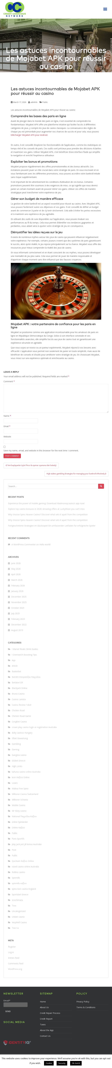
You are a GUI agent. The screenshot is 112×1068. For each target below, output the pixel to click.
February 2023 (18, 619)
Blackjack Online (19, 688)
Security (61, 1063)
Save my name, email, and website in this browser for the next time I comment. (41, 450)
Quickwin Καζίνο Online (23, 861)
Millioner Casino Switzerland (25, 794)
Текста (15, 928)
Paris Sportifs (18, 838)
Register (12, 946)
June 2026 (16, 563)
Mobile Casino (18, 805)
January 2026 (17, 591)
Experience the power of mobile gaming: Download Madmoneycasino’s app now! (46, 503)
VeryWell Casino (19, 922)
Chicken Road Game (21, 716)
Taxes (43, 1024)
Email (7, 426)
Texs (14, 905)
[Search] (101, 486)
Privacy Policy (82, 1001)
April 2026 (16, 574)
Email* (7, 1000)
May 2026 (16, 568)
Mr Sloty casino (19, 810)
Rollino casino (18, 872)
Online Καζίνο (18, 827)
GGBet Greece (18, 760)
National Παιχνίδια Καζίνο (24, 816)
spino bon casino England (24, 888)
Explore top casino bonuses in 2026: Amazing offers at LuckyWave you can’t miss (46, 509)
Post (14, 849)
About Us (44, 1007)
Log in (11, 952)
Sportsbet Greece (20, 894)
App (13, 660)
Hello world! (44, 544)
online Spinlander (20, 822)
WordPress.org (15, 969)
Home (43, 1001)
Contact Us (45, 1036)
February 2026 (18, 585)
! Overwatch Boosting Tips (24, 654)
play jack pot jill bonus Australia (26, 844)
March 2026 (16, 580)
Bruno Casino (18, 693)
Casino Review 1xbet (21, 704)
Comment (9, 381)
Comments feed (15, 963)
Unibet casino (18, 916)
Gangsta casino (19, 755)
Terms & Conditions (85, 1007)
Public (45, 102)
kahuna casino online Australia (26, 771)
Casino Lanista (19, 699)
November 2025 (19, 602)
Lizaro (15, 783)
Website (7, 436)
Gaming (15, 749)
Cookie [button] (49, 1063)
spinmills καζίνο (19, 883)
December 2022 (18, 624)
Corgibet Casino (19, 721)
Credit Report (46, 1018)
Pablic (14, 833)
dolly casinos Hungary (22, 732)
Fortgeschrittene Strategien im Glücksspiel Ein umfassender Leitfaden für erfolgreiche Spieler (51, 525)
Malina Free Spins (20, 788)
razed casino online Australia (25, 866)
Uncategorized (19, 911)
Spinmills (16, 877)
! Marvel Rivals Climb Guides (25, 649)
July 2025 (15, 613)
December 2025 (18, 596)
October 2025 (17, 607)
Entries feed (13, 957)
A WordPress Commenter (24, 544)
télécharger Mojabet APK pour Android (29, 135)
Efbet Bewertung (20, 738)
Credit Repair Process (50, 1013)
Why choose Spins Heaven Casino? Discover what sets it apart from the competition (48, 514)
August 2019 (17, 630)
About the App (47, 1030)
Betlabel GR (17, 682)
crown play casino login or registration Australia (34, 727)
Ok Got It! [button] (76, 1063)
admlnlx (33, 102)
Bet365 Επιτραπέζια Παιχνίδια (26, 677)
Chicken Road (18, 710)
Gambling (16, 743)
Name (7, 415)
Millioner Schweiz (20, 799)
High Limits (17, 766)
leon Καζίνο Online (20, 777)
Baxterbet (16, 671)
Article (15, 665)
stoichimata (17, 900)
